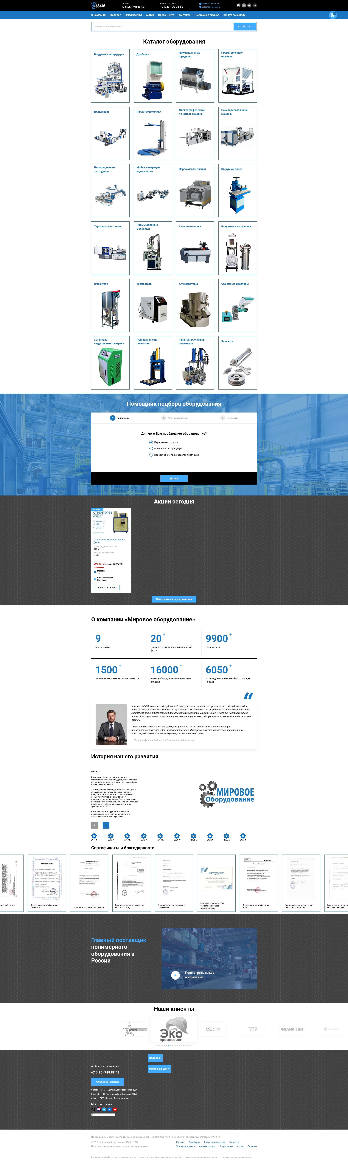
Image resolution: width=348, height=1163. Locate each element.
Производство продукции (168, 448)
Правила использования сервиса (201, 1157)
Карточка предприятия (136, 1146)
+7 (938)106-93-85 (171, 6)
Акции (240, 1146)
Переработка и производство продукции (176, 454)
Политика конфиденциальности (107, 1146)
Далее (174, 478)
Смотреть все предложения (174, 599)
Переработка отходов (166, 442)
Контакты (184, 15)
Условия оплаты (207, 1146)
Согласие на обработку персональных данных (113, 1157)
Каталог (180, 1142)
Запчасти (234, 1142)
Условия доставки (185, 1146)
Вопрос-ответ (226, 1146)
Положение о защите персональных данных (160, 1157)
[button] (157, 1045)
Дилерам (252, 1146)
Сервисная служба (207, 15)
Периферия (194, 1142)
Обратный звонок (210, 3)
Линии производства (214, 1142)
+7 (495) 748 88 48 (133, 6)
